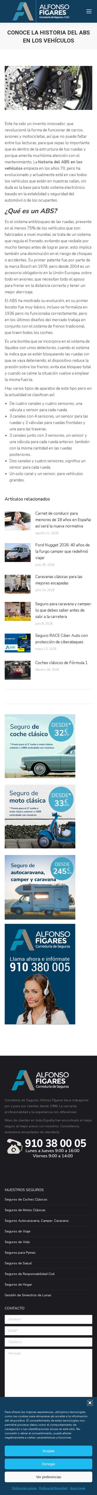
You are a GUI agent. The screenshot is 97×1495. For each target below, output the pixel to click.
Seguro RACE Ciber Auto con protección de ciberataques (61, 639)
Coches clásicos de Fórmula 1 (61, 662)
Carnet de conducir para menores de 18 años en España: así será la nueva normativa (63, 520)
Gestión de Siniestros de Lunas (28, 1295)
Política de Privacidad (53, 1488)
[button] (90, 1402)
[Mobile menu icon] (89, 11)
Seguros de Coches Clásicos (26, 1199)
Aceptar (49, 1451)
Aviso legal (77, 1488)
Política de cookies (24, 1488)
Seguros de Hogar (18, 1284)
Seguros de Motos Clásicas (25, 1210)
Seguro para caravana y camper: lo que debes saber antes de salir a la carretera (63, 610)
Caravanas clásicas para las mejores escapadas (58, 580)
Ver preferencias (48, 1477)
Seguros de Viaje (17, 1231)
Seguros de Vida (17, 1242)
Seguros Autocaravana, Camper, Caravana (37, 1220)
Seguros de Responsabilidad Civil (30, 1274)
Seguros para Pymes (20, 1252)
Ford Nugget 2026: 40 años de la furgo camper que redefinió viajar (62, 551)
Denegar (48, 1464)
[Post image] (18, 520)
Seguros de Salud (18, 1263)
